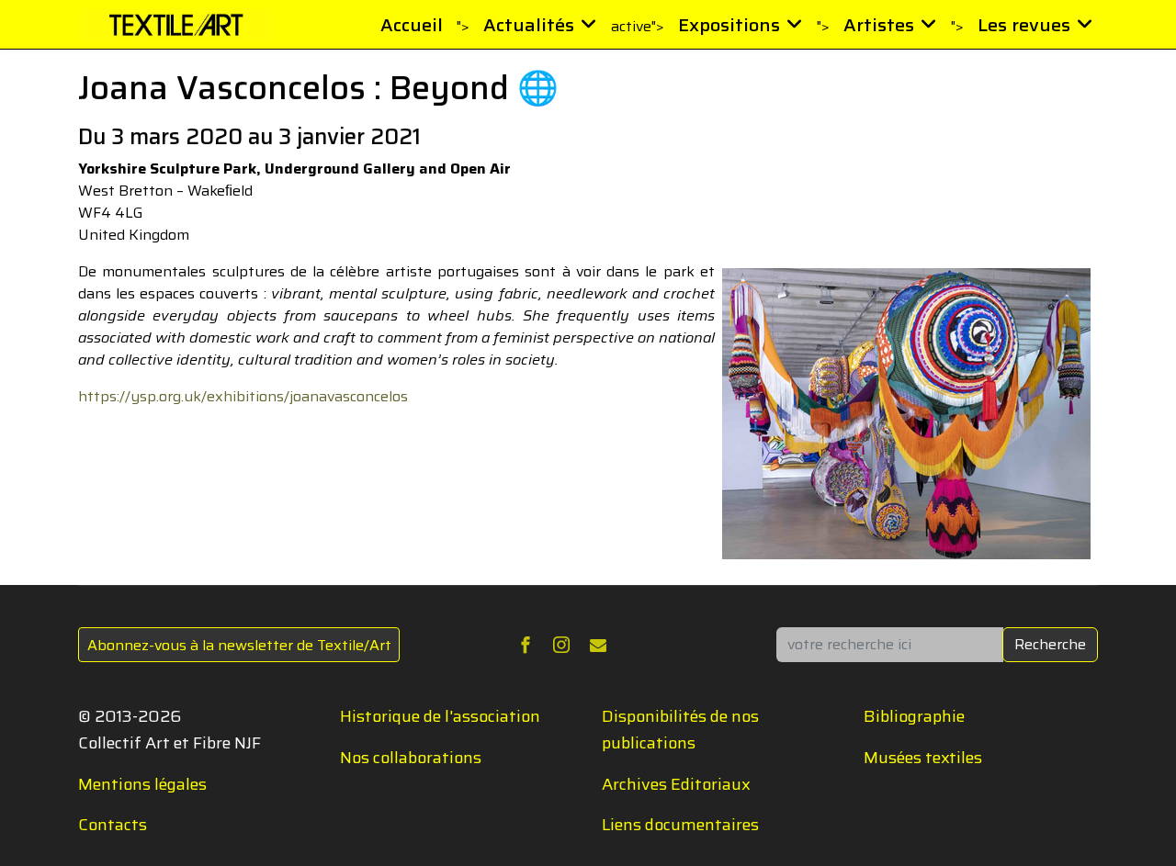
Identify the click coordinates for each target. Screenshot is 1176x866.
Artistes (878, 24)
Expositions (729, 24)
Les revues (1024, 24)
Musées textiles (923, 757)
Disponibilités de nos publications (680, 729)
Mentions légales (142, 784)
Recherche (1050, 644)
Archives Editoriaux (676, 784)
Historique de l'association (440, 716)
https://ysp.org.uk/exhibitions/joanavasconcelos (243, 396)
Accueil (411, 24)
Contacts (112, 825)
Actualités (528, 24)
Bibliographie (914, 716)
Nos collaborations (410, 757)
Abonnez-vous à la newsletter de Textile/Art (239, 645)
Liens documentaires (680, 825)
